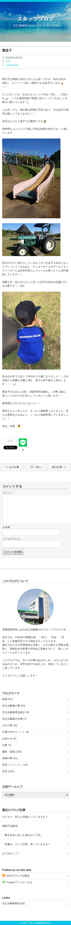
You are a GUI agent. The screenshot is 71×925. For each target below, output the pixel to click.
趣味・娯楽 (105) (12, 751)
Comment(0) (12, 65)
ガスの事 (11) (9, 725)
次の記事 (14, 467)
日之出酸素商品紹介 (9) (15, 712)
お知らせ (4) (9, 738)
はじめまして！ (11, 853)
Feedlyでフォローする (19, 882)
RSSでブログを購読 (18, 875)
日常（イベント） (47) (15, 764)
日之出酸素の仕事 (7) (14, 718)
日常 (8, 61)
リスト (11, 441)
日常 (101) (8, 771)
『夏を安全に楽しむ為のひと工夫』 (22, 835)
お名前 (6, 527)
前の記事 (57, 467)
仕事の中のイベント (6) (15, 731)
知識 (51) (7, 699)
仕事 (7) (6, 745)
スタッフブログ (35, 19)
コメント (8, 492)
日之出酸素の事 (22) (13, 705)
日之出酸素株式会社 (13, 903)
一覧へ (38, 467)
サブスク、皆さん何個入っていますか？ (25, 816)
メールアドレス (11, 538)
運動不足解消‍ (9, 825)
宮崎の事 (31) (10, 758)
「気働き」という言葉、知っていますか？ (26, 844)
